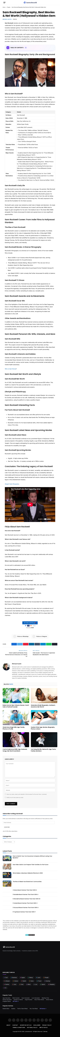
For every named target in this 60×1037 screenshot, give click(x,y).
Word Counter (16, 998)
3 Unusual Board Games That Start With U (25, 907)
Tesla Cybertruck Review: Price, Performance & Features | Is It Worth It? (16, 654)
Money (31, 977)
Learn (38, 977)
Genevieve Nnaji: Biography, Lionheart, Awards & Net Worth (43, 706)
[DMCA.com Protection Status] (30, 935)
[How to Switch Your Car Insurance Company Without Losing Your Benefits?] (7, 858)
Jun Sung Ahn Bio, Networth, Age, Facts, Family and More (43, 750)
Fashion (7, 984)
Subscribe (7, 827)
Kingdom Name (7, 1001)
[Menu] (4, 2)
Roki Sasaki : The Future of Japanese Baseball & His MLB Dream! (44, 653)
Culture (16, 981)
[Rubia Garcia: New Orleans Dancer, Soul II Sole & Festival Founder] (16, 695)
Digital (23, 977)
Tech (6, 977)
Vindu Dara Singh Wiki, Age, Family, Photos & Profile (14, 728)
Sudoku (13, 1008)
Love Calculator (36, 998)
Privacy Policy (47, 1025)
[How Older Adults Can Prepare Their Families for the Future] (7, 867)
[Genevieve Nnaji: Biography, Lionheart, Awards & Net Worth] (44, 695)
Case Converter (26, 998)
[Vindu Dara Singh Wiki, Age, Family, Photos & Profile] (16, 717)
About (8, 1025)
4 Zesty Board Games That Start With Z (25, 890)
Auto (15, 984)
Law (36, 984)
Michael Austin (7, 19)
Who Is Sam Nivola (10, 369)
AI (5, 987)
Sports (43, 984)
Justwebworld (28, 1031)
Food (22, 984)
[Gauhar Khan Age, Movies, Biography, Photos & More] (44, 717)
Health (24, 981)
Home (4, 7)
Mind (29, 984)
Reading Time (45, 998)
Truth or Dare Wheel (22, 1008)
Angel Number (28, 999)
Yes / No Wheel (34, 1008)
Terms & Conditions (19, 1027)
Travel (39, 981)
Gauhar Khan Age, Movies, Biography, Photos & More (43, 728)
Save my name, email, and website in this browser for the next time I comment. (27, 794)
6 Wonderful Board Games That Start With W (26, 899)
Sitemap (45, 1031)
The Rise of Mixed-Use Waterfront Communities (27, 881)
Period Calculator (7, 999)
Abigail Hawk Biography (12, 484)
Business (14, 977)
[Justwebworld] (30, 2)
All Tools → (16, 1001)
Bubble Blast (6, 1008)
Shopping (52, 984)
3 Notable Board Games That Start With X (25, 894)
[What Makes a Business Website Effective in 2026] (7, 875)
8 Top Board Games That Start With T (24, 912)
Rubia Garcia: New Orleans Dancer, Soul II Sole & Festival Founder (16, 706)
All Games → (43, 1008)
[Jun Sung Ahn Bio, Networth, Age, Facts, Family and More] (44, 739)
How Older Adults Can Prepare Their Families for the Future (30, 864)
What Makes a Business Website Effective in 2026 (28, 873)
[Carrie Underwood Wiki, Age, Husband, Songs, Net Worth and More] (16, 739)
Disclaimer (36, 1025)
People (8, 7)
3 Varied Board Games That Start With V (25, 903)
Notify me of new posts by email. (15, 797)
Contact (15, 1025)
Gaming (48, 981)
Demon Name (49, 999)
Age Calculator (6, 998)
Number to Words (18, 999)
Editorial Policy (32, 1027)
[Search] (56, 2)
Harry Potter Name (39, 999)
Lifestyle (7, 981)
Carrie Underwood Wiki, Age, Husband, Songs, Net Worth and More (15, 750)
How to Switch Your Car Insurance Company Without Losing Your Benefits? (32, 857)
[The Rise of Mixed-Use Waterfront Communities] (7, 884)
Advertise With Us (25, 1025)
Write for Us (43, 1027)
